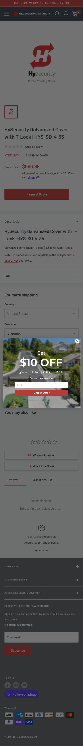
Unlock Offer (41, 392)
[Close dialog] (77, 341)
